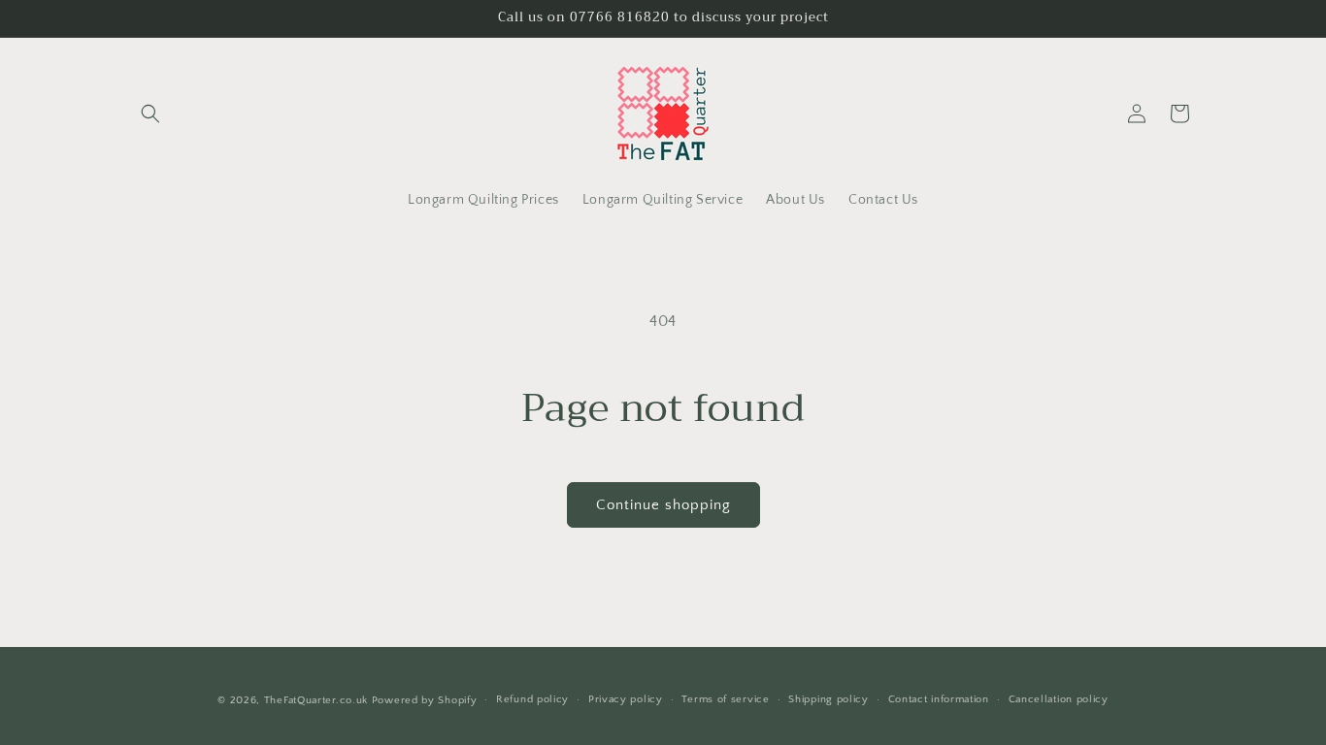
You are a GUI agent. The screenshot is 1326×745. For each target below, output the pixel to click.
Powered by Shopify (425, 700)
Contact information (938, 699)
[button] (150, 113)
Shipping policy (828, 699)
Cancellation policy (1059, 699)
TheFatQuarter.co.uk (316, 700)
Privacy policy (625, 699)
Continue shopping (663, 505)
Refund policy (532, 699)
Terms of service (725, 699)
